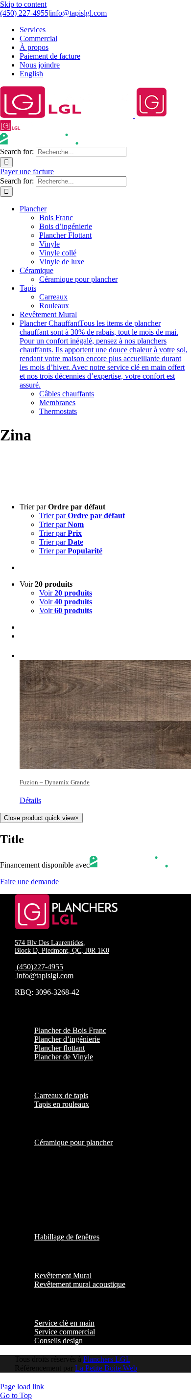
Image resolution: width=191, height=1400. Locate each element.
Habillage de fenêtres (66, 1237)
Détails (30, 800)
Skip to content (23, 4)
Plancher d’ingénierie (67, 1039)
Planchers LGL (106, 1359)
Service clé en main (64, 1323)
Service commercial (64, 1332)
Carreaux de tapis (61, 1095)
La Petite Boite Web (106, 1368)
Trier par (82, 515)
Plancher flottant (59, 1048)
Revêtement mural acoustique (79, 1284)
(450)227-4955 (40, 967)
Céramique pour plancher (73, 1142)
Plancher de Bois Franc (70, 1030)
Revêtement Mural (63, 1275)
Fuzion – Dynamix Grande (55, 782)
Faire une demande (29, 881)
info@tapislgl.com (78, 13)
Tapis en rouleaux (61, 1104)
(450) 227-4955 (24, 13)
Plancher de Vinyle (63, 1057)
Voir (65, 593)
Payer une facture (27, 171)
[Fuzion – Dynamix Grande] (105, 708)
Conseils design (58, 1340)
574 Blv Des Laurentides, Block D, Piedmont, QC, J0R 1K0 (62, 946)
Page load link (22, 1386)
